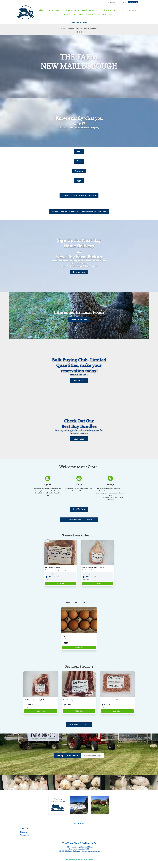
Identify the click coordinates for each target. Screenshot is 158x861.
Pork (79, 161)
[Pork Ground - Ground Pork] (117, 684)
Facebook (24, 832)
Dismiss (79, 31)
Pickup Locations (53, 10)
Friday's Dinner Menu (67, 755)
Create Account (133, 2)
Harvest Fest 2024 (92, 755)
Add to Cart (61, 583)
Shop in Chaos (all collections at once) (79, 195)
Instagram (25, 835)
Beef (79, 151)
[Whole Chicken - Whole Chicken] (97, 552)
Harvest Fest (78, 15)
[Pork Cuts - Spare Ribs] (79, 684)
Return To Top (79, 823)
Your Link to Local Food (106, 10)
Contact (90, 15)
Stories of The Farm (104, 15)
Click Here (79, 439)
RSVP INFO (79, 380)
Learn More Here (79, 319)
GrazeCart (90, 859)
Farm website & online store (72, 859)
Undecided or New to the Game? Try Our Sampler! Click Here (79, 212)
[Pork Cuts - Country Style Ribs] (40, 684)
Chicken (79, 171)
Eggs (79, 181)
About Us (66, 15)
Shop (41, 10)
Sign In (124, 2)
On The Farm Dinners (127, 10)
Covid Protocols (88, 10)
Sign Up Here (79, 272)
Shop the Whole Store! (79, 725)
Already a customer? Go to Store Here (79, 520)
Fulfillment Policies (71, 10)
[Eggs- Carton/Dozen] (79, 620)
